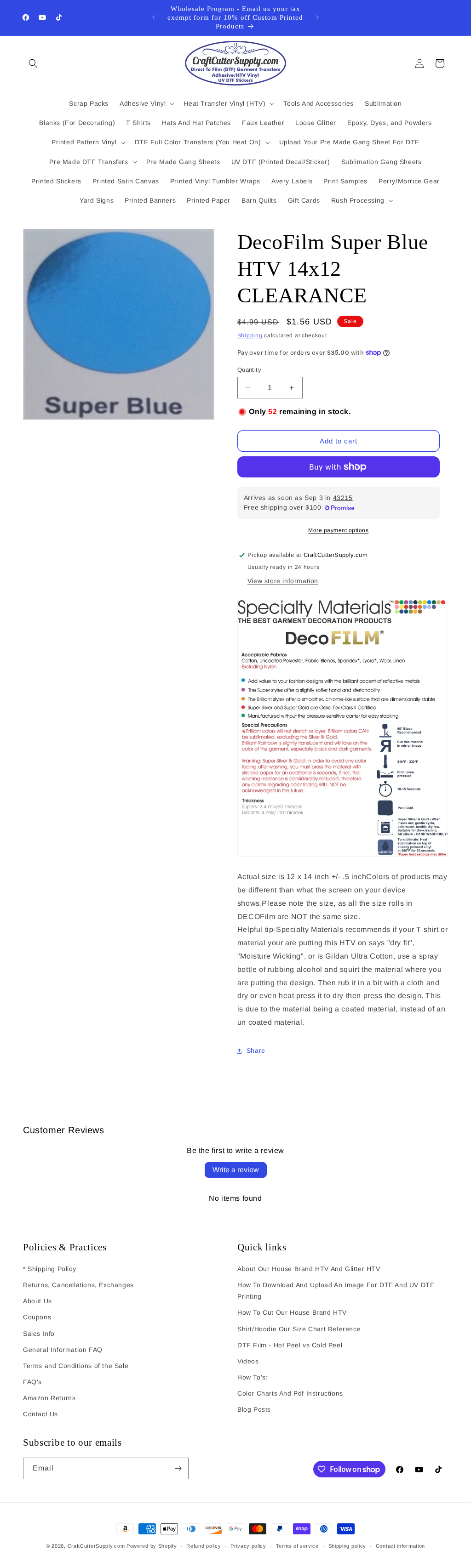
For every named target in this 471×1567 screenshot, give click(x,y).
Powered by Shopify (151, 1546)
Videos (248, 1361)
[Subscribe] (178, 1468)
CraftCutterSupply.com (96, 1546)
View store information (282, 581)
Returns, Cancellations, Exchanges (78, 1285)
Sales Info (39, 1333)
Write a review (236, 1170)
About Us (37, 1301)
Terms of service (297, 1546)
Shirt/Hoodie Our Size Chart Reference (299, 1329)
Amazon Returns (49, 1398)
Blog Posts (254, 1409)
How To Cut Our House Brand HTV (292, 1312)
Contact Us (40, 1414)
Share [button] (256, 1050)
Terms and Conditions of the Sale (75, 1365)
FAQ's (32, 1381)
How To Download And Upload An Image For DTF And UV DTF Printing (335, 1290)
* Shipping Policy (49, 1268)
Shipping (250, 335)
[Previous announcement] (154, 17)
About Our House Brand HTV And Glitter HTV (308, 1268)
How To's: (252, 1377)
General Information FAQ (63, 1349)
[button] (33, 63)
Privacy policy (248, 1546)
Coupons (37, 1317)
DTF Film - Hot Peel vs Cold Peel (289, 1345)
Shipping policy (347, 1546)
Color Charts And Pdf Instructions (290, 1393)
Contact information (400, 1546)
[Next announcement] (317, 17)
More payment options (338, 530)
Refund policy (203, 1546)
